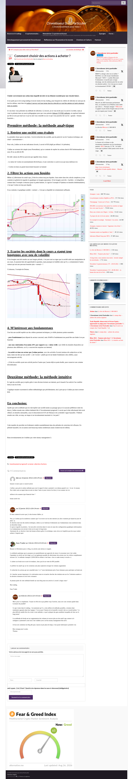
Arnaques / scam (95, 194)
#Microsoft (119, 106)
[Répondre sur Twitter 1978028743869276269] (97, 130)
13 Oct (107, 139)
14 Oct (107, 124)
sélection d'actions (40, 464)
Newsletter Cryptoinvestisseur (69, 34)
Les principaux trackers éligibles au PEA (102, 198)
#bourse (119, 169)
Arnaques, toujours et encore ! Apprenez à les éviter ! (105, 226)
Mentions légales (12, 774)
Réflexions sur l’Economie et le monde (58, 40)
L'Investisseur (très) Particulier (66, 23)
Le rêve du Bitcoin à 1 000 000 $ (99, 250)
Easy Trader (20, 543)
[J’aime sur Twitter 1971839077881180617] (105, 176)
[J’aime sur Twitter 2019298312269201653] (105, 90)
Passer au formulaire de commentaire (71, 470)
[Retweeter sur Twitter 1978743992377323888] (101, 115)
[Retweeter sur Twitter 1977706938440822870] (101, 155)
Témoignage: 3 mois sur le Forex (99, 202)
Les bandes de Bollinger (74, 49)
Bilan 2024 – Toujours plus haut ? (100, 254)
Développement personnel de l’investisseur (24, 40)
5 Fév (107, 71)
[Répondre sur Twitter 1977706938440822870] (97, 155)
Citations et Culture (84, 40)
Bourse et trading (14, 34)
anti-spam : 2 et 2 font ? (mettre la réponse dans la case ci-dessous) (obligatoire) (38, 688)
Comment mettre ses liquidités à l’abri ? (101, 232)
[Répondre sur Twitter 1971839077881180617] (97, 176)
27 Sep (108, 164)
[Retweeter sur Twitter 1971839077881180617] (101, 176)
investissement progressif (18, 464)
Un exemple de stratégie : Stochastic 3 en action (104, 220)
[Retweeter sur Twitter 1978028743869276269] (101, 130)
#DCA (102, 146)
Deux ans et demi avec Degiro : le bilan (101, 212)
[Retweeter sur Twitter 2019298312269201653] (101, 90)
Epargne (102, 34)
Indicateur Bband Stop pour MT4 (100, 236)
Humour (98, 40)
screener (31, 464)
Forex (111, 34)
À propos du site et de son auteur (99, 216)
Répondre (48, 478)
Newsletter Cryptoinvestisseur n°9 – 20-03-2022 (104, 264)
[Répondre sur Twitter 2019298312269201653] (97, 90)
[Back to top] (128, 774)
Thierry (92, 332)
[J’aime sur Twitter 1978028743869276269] (105, 130)
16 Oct (107, 100)
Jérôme (92, 311)
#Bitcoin (104, 127)
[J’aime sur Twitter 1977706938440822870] (105, 155)
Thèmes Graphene (24, 776)
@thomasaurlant (100, 71)
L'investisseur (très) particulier (106, 68)
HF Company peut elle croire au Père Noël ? (25, 49)
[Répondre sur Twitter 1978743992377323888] (97, 115)
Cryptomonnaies (32, 34)
